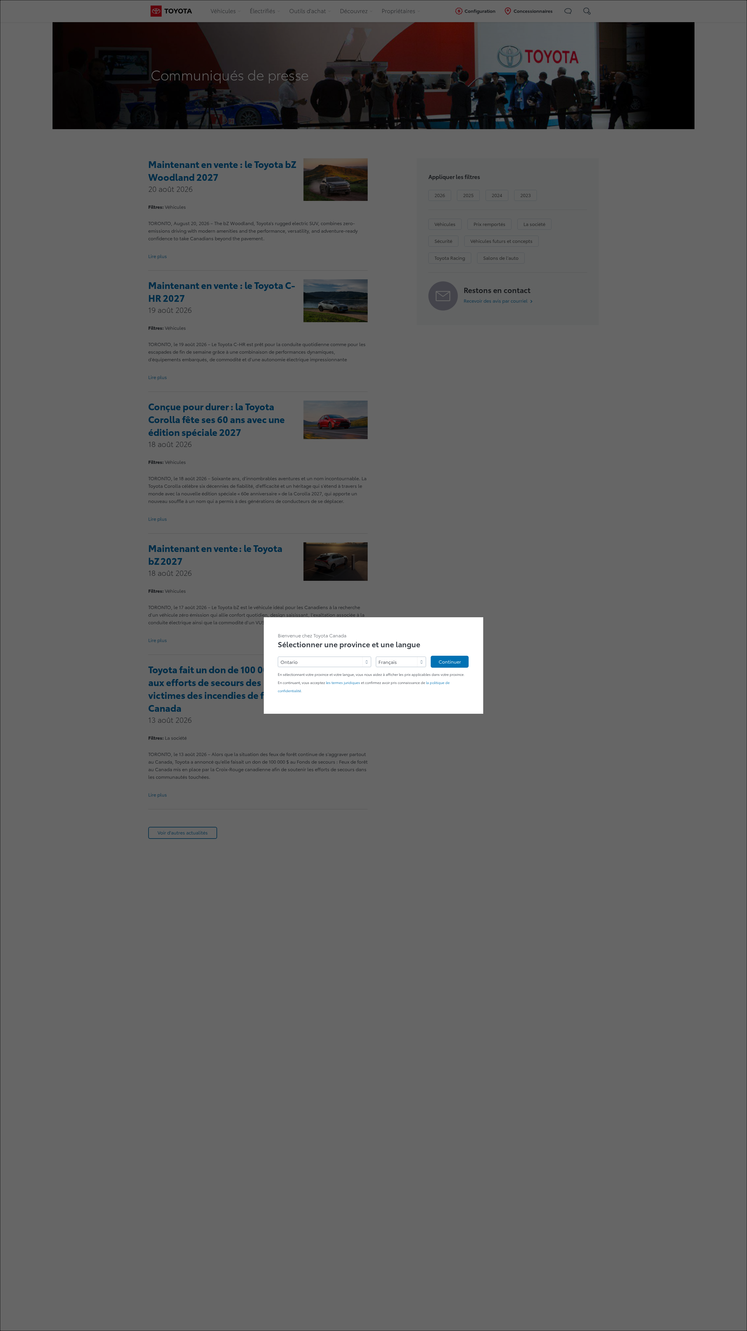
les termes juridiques (343, 683)
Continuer (450, 662)
